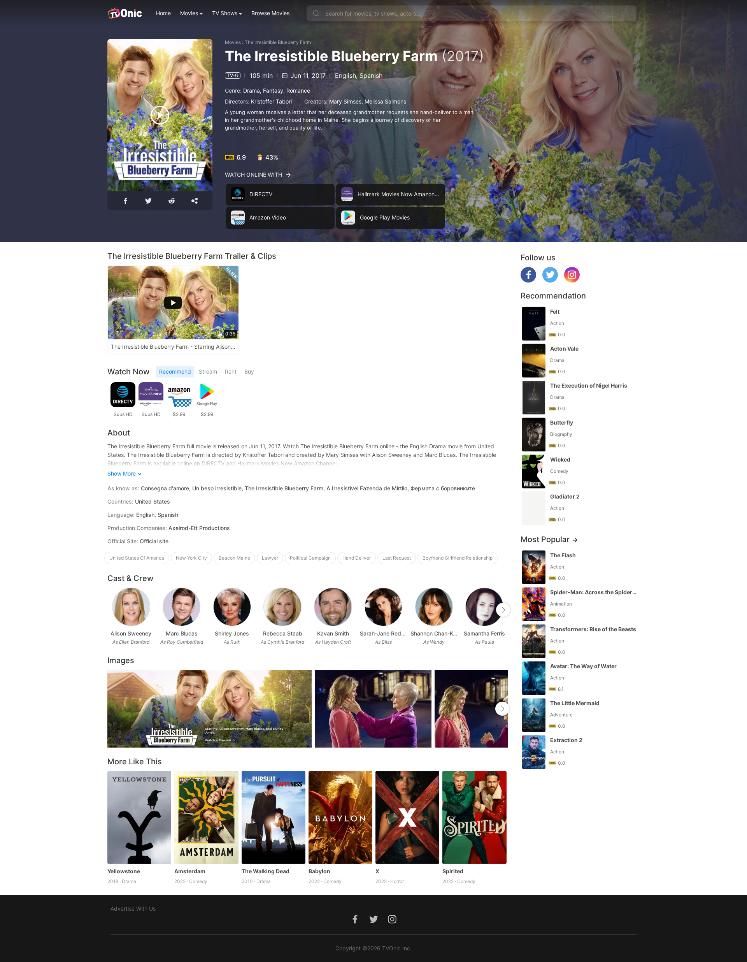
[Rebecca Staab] (282, 607)
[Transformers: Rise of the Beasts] (533, 641)
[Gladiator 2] (533, 508)
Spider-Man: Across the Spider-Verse (594, 592)
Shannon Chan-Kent (434, 633)
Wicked (560, 459)
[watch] (160, 115)
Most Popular (545, 539)
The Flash (563, 555)
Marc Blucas (182, 633)
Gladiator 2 (565, 496)
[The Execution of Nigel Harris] (533, 397)
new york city (191, 558)
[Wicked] (533, 471)
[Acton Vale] (533, 360)
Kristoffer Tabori (271, 101)
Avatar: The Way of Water (583, 666)
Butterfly (561, 422)
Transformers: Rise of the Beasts (593, 629)
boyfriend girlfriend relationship (458, 558)
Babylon (319, 871)
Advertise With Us (133, 908)
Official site (154, 541)
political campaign (310, 558)
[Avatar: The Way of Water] (533, 678)
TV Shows (224, 13)
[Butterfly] (533, 434)
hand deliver (356, 558)
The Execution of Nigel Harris (588, 385)
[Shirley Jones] (232, 607)
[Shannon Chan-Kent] (434, 607)
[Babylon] (340, 817)
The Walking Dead (265, 871)
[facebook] (528, 280)
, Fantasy (271, 90)
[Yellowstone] (139, 817)
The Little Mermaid (575, 703)
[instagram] (572, 280)
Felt (554, 311)
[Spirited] (474, 817)
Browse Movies (270, 13)
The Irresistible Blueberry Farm (278, 42)
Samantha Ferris (484, 633)
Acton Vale (564, 348)
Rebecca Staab (282, 633)
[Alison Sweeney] (131, 607)
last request (396, 558)
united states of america (136, 558)
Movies (189, 13)
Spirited (452, 871)
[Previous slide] (112, 610)
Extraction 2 (566, 740)
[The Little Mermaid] (533, 715)
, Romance (296, 90)
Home (163, 13)
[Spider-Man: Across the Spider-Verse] (533, 604)
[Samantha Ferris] (484, 607)
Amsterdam (189, 871)
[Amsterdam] (206, 817)
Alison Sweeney (130, 633)
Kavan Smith (333, 633)
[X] (407, 817)
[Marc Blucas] (181, 607)
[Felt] (533, 324)
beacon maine (234, 558)
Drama (251, 90)
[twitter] (550, 280)
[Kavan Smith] (333, 607)
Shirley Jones (232, 633)
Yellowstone (123, 871)
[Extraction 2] (533, 752)
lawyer (270, 558)
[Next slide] (503, 610)
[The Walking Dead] (273, 817)
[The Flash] (533, 567)
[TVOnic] (124, 13)
